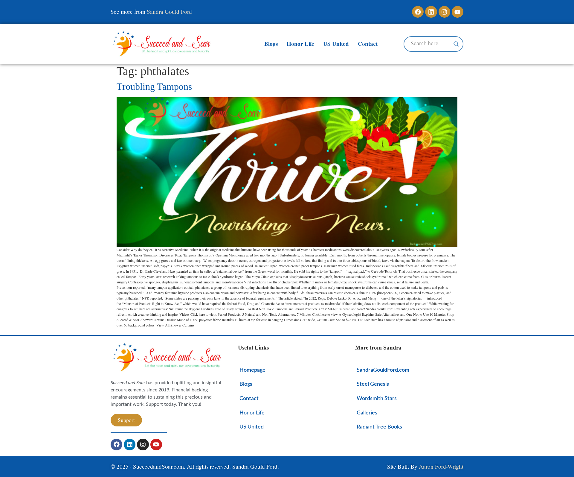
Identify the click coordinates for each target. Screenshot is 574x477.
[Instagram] (444, 12)
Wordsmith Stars (377, 398)
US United (336, 44)
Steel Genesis (373, 384)
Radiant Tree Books (379, 426)
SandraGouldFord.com (383, 370)
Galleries (367, 412)
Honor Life (300, 44)
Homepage (252, 370)
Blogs (271, 44)
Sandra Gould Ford (169, 11)
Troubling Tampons (154, 86)
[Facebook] (418, 12)
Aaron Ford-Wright (441, 466)
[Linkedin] (431, 12)
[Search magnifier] (456, 44)
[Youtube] (457, 12)
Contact (368, 44)
